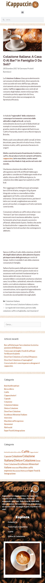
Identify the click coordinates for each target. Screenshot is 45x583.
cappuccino (8, 158)
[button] (22, 12)
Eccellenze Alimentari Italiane (15, 415)
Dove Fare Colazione (12, 411)
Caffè (6, 392)
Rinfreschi (8, 427)
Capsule (7, 398)
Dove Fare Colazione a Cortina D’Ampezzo (20, 357)
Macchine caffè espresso (14, 421)
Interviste (8, 418)
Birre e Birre (9, 389)
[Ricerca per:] (22, 324)
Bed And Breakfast (11, 386)
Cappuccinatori (10, 395)
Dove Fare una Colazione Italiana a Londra (22, 304)
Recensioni (8, 424)
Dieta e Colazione (11, 408)
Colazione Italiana (13, 301)
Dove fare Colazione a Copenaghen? (18, 360)
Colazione (8, 402)
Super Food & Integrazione (14, 430)
